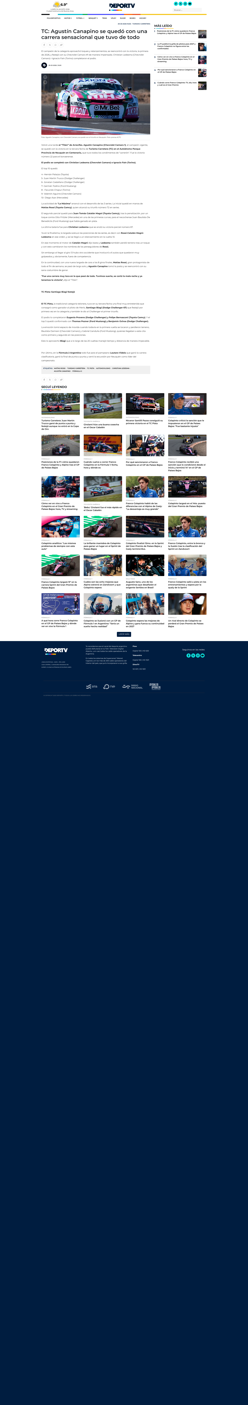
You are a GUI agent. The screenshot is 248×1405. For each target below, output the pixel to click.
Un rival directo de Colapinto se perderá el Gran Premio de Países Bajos (185, 624)
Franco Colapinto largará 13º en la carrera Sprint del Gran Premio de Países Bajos (59, 585)
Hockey (142, 18)
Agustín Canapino (62, 371)
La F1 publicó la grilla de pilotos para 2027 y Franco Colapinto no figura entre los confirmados (176, 46)
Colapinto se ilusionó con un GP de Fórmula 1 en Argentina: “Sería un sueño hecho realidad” (102, 624)
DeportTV (122, 6)
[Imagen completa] (45, 82)
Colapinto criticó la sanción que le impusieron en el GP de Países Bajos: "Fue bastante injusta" (186, 423)
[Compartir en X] (49, 44)
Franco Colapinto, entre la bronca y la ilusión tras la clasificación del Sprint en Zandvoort (186, 546)
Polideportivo (53, 18)
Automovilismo (103, 368)
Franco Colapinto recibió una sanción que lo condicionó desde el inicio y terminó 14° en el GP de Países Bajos (187, 466)
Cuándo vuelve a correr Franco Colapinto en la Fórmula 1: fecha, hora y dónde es (101, 465)
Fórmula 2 (77, 371)
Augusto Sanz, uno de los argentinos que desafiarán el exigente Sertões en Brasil (141, 585)
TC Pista (90, 368)
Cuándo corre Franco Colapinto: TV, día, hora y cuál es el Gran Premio (177, 84)
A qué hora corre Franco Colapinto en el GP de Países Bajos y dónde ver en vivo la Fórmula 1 (59, 624)
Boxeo (132, 18)
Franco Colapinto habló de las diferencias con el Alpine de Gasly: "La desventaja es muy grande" (144, 506)
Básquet (92, 18)
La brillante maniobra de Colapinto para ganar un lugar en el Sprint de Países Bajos (102, 546)
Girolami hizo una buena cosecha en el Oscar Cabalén (101, 426)
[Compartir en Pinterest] (45, 77)
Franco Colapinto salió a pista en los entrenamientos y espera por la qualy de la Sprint (187, 585)
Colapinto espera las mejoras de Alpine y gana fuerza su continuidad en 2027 (145, 624)
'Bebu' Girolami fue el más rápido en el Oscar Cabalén (103, 509)
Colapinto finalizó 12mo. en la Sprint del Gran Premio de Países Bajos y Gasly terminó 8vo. (145, 546)
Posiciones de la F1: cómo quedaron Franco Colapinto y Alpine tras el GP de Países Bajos (176, 32)
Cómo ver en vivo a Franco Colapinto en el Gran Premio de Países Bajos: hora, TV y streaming (176, 59)
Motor (67, 18)
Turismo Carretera (76, 368)
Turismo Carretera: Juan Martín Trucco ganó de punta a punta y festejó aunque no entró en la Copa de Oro (60, 424)
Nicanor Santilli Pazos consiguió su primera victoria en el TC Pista (144, 422)
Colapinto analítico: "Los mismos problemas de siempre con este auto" (58, 546)
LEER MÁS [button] (124, 634)
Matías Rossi (59, 368)
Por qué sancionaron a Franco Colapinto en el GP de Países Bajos (177, 71)
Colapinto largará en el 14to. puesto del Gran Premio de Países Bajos (187, 505)
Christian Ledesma (120, 368)
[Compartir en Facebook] (44, 44)
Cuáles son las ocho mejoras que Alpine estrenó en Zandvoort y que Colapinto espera (102, 585)
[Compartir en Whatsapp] (55, 44)
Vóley (113, 18)
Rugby (123, 18)
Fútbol (79, 18)
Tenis (104, 18)
